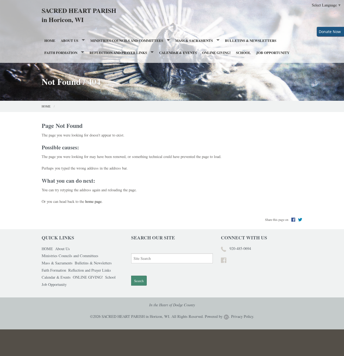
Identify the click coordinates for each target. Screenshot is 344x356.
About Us (69, 40)
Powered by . (217, 316)
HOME (49, 40)
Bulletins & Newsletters (250, 40)
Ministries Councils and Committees (126, 40)
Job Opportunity (272, 52)
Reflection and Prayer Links (118, 52)
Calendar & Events (178, 52)
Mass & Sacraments (194, 40)
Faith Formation (60, 52)
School (243, 52)
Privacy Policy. (242, 316)
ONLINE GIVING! (216, 52)
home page (93, 201)
